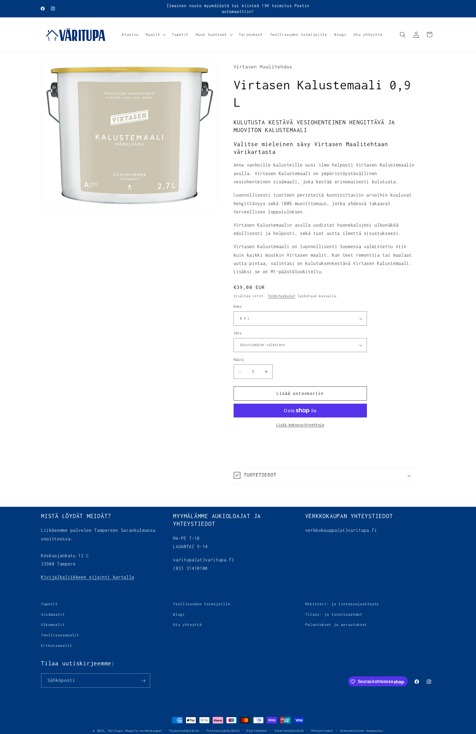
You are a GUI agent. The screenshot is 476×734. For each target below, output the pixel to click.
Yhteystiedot (322, 730)
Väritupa (115, 730)
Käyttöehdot (257, 730)
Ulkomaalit (53, 624)
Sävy (238, 333)
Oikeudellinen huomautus (361, 730)
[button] (155, 34)
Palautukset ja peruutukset (336, 624)
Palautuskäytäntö (184, 730)
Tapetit (49, 604)
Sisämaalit (53, 614)
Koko (238, 306)
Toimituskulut (282, 296)
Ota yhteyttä (187, 624)
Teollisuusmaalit (60, 635)
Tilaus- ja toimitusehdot (334, 614)
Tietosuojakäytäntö (223, 730)
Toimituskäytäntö (289, 730)
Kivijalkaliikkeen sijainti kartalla (87, 577)
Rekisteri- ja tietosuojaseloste (342, 604)
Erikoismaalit (56, 645)
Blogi (179, 614)
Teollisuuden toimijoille (201, 604)
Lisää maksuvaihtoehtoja (300, 425)
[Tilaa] (143, 681)
